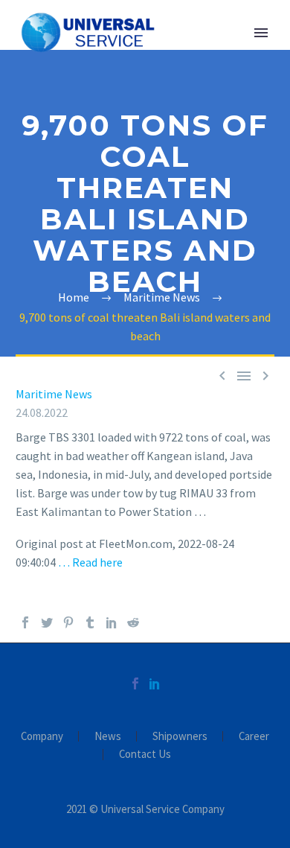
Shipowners (179, 736)
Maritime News (54, 393)
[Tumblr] (90, 622)
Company (42, 736)
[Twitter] (47, 622)
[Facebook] (25, 622)
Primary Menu (261, 33)
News (107, 736)
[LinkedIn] (111, 622)
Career (254, 736)
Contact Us (145, 754)
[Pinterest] (68, 622)
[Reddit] (133, 622)
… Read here (90, 562)
